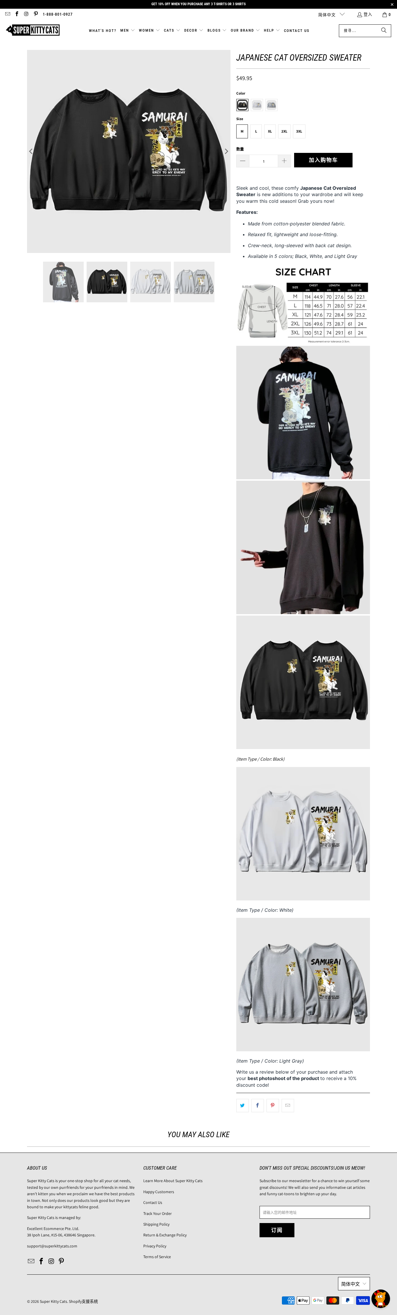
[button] (127, 30)
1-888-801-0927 (58, 14)
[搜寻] (384, 30)
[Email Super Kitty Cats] (7, 14)
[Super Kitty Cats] (33, 30)
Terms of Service (157, 1256)
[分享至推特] (242, 1105)
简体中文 (327, 14)
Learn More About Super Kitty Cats (173, 1180)
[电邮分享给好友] (288, 1105)
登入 (368, 14)
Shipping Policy (156, 1224)
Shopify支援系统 (83, 1301)
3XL (299, 131)
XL (270, 131)
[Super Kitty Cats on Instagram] (26, 14)
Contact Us (152, 1202)
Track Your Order (157, 1213)
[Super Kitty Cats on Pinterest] (36, 14)
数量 (240, 148)
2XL (284, 131)
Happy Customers (158, 1191)
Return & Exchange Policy (165, 1235)
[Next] (226, 151)
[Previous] (31, 151)
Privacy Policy (154, 1246)
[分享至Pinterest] (273, 1105)
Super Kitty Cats (53, 1301)
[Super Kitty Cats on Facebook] (17, 14)
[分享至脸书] (257, 1105)
